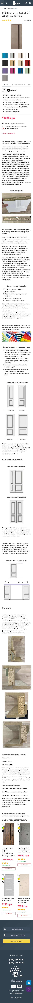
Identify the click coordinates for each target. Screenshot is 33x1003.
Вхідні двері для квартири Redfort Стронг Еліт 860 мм (24, 850)
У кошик (9, 868)
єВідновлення (12, 990)
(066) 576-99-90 (16, 962)
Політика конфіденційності (16, 993)
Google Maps (18, 997)
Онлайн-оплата (20, 990)
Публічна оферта (16, 991)
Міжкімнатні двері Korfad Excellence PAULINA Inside (24, 900)
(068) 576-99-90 (16, 959)
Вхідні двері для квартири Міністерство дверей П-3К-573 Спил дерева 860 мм (8, 852)
